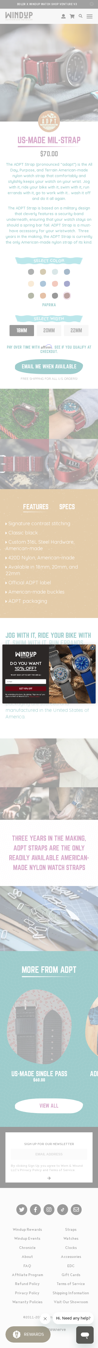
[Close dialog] (92, 647)
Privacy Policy (34, 696)
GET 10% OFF (25, 688)
